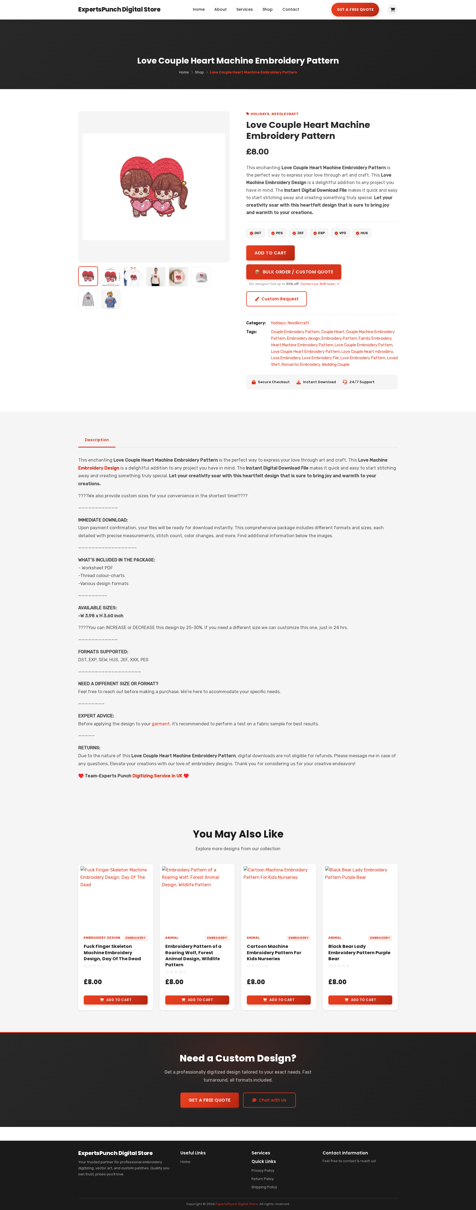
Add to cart (270, 253)
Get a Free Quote (355, 9)
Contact (290, 9)
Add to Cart (119, 999)
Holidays (260, 114)
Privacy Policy (262, 1170)
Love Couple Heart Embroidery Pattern (305, 351)
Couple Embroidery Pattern (295, 332)
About (220, 9)
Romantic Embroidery (301, 364)
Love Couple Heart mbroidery (367, 351)
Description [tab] (97, 440)
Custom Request (280, 299)
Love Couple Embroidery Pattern (364, 345)
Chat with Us (272, 1100)
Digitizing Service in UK (157, 775)
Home (199, 9)
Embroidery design (303, 338)
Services (244, 9)
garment (161, 723)
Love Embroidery (286, 358)
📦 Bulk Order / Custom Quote (294, 272)
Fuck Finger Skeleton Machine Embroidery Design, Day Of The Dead (112, 952)
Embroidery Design (98, 468)
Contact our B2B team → (319, 284)
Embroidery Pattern (339, 338)
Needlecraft (285, 114)
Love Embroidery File (320, 358)
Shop (268, 9)
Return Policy (262, 1179)
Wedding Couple (336, 364)
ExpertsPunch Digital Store (236, 1204)
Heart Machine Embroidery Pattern (302, 345)
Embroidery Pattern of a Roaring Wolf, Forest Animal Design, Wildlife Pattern (193, 955)
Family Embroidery (375, 338)
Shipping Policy (264, 1187)
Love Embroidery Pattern (362, 358)
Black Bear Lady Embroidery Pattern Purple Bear (359, 952)
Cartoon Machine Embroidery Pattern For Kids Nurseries (274, 952)
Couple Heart (332, 332)
